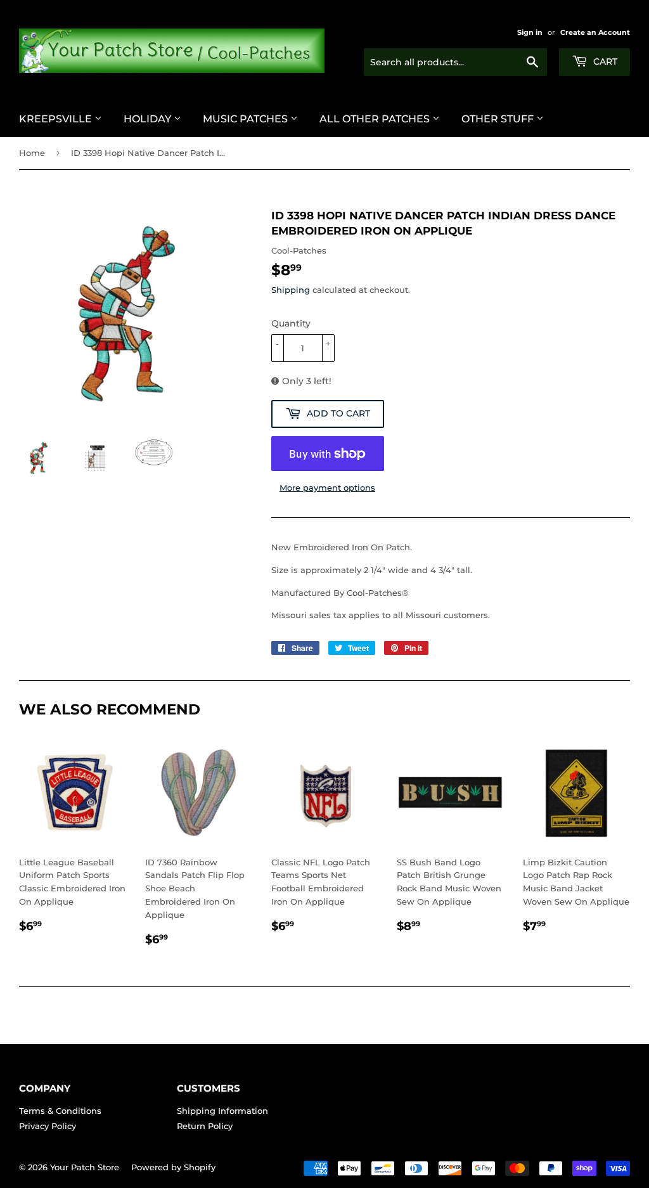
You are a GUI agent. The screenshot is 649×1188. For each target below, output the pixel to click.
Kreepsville (56, 119)
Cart (604, 61)
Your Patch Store (84, 1167)
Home (32, 153)
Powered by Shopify (173, 1167)
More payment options (327, 487)
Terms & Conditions (60, 1111)
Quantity (291, 323)
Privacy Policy (47, 1126)
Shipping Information (222, 1111)
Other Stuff (498, 119)
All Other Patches (375, 119)
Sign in (530, 32)
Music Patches (246, 119)
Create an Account (595, 32)
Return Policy (205, 1126)
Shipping (290, 290)
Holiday (149, 119)
